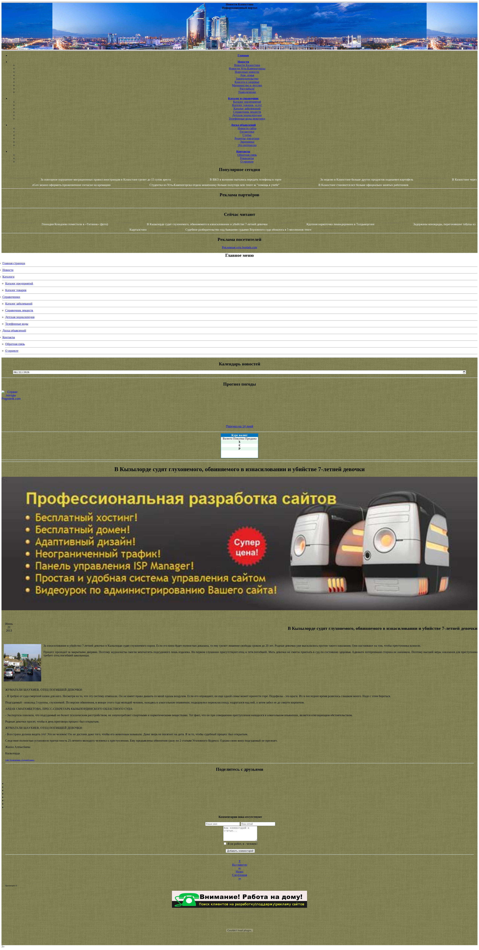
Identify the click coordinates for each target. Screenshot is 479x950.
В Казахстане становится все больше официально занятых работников (363, 185)
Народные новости (247, 71)
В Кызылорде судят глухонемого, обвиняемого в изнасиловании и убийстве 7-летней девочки (207, 224)
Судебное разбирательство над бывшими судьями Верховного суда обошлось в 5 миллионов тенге (248, 229)
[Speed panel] (239, 783)
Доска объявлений (14, 330)
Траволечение (247, 92)
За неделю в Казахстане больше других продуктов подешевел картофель (366, 179)
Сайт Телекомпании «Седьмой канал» (20, 760)
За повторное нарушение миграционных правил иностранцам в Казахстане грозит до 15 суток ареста (106, 179)
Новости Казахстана (247, 65)
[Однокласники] (239, 804)
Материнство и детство (247, 85)
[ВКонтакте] (239, 793)
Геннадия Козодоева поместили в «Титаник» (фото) (75, 224)
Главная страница (13, 263)
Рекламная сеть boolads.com (239, 247)
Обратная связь (247, 154)
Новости (7, 270)
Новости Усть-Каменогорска (247, 68)
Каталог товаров (15, 290)
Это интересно (247, 145)
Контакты (8, 337)
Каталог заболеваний (247, 108)
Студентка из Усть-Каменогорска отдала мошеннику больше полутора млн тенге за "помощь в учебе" (215, 185)
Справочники (11, 296)
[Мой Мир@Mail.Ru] (239, 807)
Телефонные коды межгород (247, 118)
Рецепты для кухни (247, 138)
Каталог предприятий (247, 101)
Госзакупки (247, 131)
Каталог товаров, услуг (247, 105)
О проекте (247, 161)
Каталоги (8, 276)
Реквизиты (247, 158)
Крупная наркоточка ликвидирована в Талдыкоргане (340, 224)
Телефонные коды (16, 323)
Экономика (247, 141)
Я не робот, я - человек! (242, 843)
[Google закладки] (239, 790)
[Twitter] (239, 800)
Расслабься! (247, 88)
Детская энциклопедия (247, 115)
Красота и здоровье (247, 82)
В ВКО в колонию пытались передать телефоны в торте (245, 179)
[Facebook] (239, 797)
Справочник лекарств (247, 111)
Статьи (246, 135)
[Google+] (239, 787)
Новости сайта (247, 128)
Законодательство (247, 78)
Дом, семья (247, 75)
